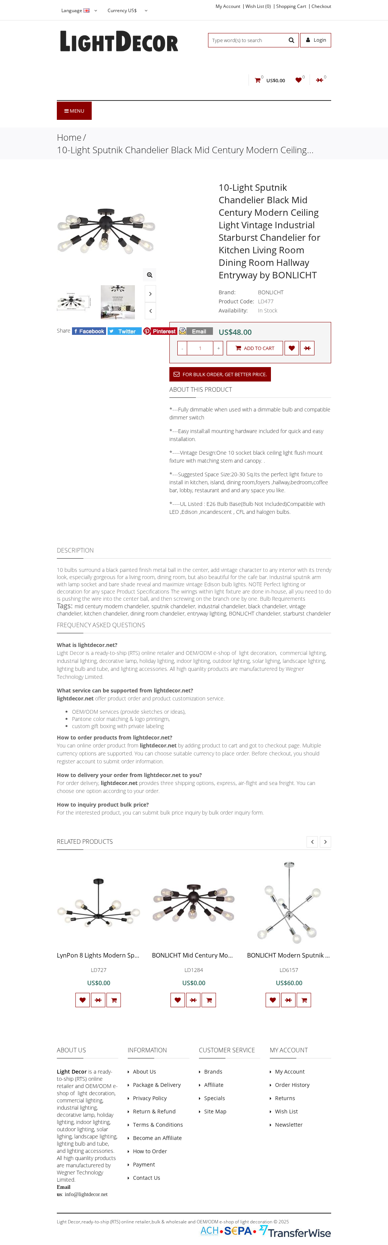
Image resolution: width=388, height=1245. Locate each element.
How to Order (150, 1151)
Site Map (215, 1111)
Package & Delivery (157, 1084)
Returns (285, 1098)
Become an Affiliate (157, 1137)
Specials (214, 1098)
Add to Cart (258, 348)
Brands (213, 1071)
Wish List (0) (258, 6)
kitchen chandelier (106, 613)
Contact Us (146, 1177)
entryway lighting (206, 613)
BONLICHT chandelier (254, 613)
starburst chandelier (307, 613)
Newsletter (289, 1124)
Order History (292, 1084)
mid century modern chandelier (112, 606)
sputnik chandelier (173, 606)
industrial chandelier (222, 606)
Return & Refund (154, 1111)
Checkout (321, 6)
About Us (144, 1071)
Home (69, 137)
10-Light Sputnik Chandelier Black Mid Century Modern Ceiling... (185, 149)
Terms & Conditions (158, 1124)
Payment (144, 1164)
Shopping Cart (291, 6)
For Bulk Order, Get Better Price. (224, 374)
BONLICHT (270, 292)
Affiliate (214, 1084)
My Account (228, 6)
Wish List (286, 1111)
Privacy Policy (150, 1098)
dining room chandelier (157, 613)
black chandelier (267, 606)
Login (319, 39)
